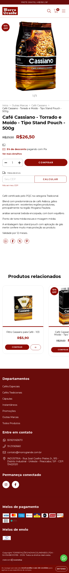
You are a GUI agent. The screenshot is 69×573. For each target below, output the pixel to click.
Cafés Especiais (11, 386)
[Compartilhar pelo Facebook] (13, 242)
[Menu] (64, 11)
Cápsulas (7, 398)
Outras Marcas (20, 105)
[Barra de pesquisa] (49, 11)
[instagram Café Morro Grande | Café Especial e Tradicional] (6, 484)
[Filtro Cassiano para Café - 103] (35, 347)
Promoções (9, 411)
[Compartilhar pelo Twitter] (20, 242)
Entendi (61, 569)
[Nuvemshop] (12, 560)
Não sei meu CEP (10, 185)
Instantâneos (9, 404)
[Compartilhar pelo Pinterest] (26, 242)
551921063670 (15, 440)
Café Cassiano (39, 105)
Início (5, 105)
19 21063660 (14, 446)
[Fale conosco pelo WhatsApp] (63, 558)
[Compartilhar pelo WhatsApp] (5, 241)
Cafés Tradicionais (12, 392)
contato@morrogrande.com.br (24, 452)
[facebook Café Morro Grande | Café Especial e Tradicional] (15, 484)
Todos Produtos (11, 423)
